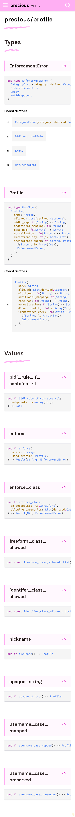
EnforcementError (28, 66)
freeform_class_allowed (27, 544)
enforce (17, 433)
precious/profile (28, 19)
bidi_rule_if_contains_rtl (24, 380)
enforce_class (24, 487)
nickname (20, 639)
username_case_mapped (28, 727)
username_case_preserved (28, 776)
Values (14, 353)
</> (64, 66)
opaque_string (25, 681)
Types (12, 42)
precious (19, 5)
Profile (16, 192)
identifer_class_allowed (27, 593)
